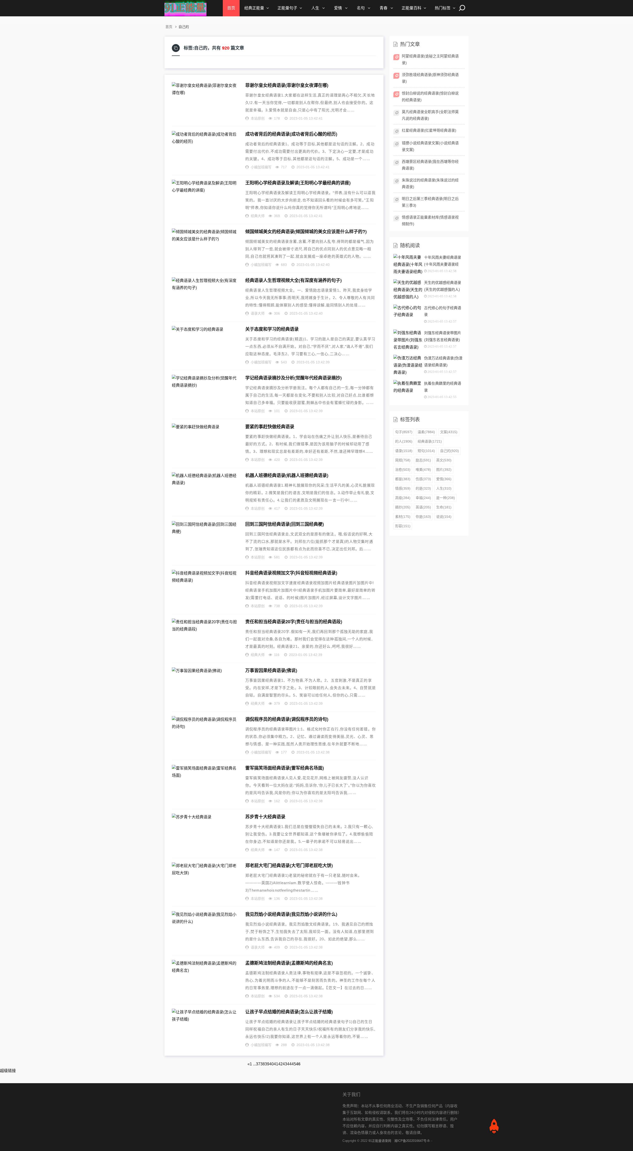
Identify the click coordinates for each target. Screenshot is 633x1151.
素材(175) (402, 517)
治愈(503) (402, 470)
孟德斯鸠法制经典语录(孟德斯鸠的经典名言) (289, 963)
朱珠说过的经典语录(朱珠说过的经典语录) (430, 183)
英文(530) (444, 460)
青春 (383, 8)
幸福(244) (423, 498)
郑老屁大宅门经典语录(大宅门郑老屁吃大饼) (289, 865)
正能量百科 (411, 8)
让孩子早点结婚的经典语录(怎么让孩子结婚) (289, 1012)
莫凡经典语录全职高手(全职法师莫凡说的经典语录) (430, 115)
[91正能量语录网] (185, 8)
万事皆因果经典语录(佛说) (271, 670)
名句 (361, 8)
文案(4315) (448, 432)
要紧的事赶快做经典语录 (269, 426)
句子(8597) (403, 432)
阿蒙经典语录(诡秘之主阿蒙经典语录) (430, 59)
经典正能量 (254, 8)
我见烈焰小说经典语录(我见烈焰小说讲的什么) (291, 914)
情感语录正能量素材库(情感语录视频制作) (430, 220)
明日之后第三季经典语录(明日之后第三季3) (430, 202)
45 (294, 1064)
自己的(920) (449, 451)
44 (289, 1064)
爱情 (338, 8)
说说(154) (444, 517)
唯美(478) (423, 470)
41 (276, 1064)
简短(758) (402, 460)
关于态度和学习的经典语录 (272, 329)
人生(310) (444, 488)
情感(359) (402, 488)
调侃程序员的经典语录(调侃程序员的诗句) (286, 719)
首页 (231, 8)
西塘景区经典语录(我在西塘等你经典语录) (430, 164)
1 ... (253, 1064)
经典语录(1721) (430, 441)
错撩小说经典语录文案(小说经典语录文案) (430, 146)
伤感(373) (423, 479)
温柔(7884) (426, 432)
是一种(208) (445, 498)
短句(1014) (426, 451)
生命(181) (444, 507)
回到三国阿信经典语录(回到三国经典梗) (284, 524)
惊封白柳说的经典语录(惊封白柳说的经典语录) (430, 96)
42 (280, 1064)
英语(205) (423, 507)
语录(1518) (403, 451)
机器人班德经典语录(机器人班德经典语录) (286, 475)
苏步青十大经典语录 (265, 817)
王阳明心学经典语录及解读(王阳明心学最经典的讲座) (298, 183)
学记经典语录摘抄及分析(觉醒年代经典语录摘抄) (293, 378)
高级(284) (402, 498)
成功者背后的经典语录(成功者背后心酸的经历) (291, 134)
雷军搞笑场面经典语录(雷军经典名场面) (284, 768)
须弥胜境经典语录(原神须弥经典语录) (430, 78)
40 (271, 1064)
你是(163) (423, 517)
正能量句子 (287, 8)
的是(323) (423, 488)
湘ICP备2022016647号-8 (411, 1141)
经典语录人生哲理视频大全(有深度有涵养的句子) (293, 280)
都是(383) (402, 479)
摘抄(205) (402, 507)
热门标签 (443, 8)
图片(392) (444, 470)
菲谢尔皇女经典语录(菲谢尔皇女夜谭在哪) (286, 85)
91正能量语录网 (379, 1141)
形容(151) (402, 526)
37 (258, 1064)
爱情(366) (444, 479)
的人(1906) (403, 441)
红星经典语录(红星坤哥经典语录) (429, 130)
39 (267, 1064)
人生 (315, 8)
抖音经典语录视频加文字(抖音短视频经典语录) (291, 573)
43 (285, 1064)
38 (262, 1064)
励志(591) (423, 460)
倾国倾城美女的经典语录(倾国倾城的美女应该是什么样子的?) (306, 231)
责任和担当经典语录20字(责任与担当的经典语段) (293, 622)
